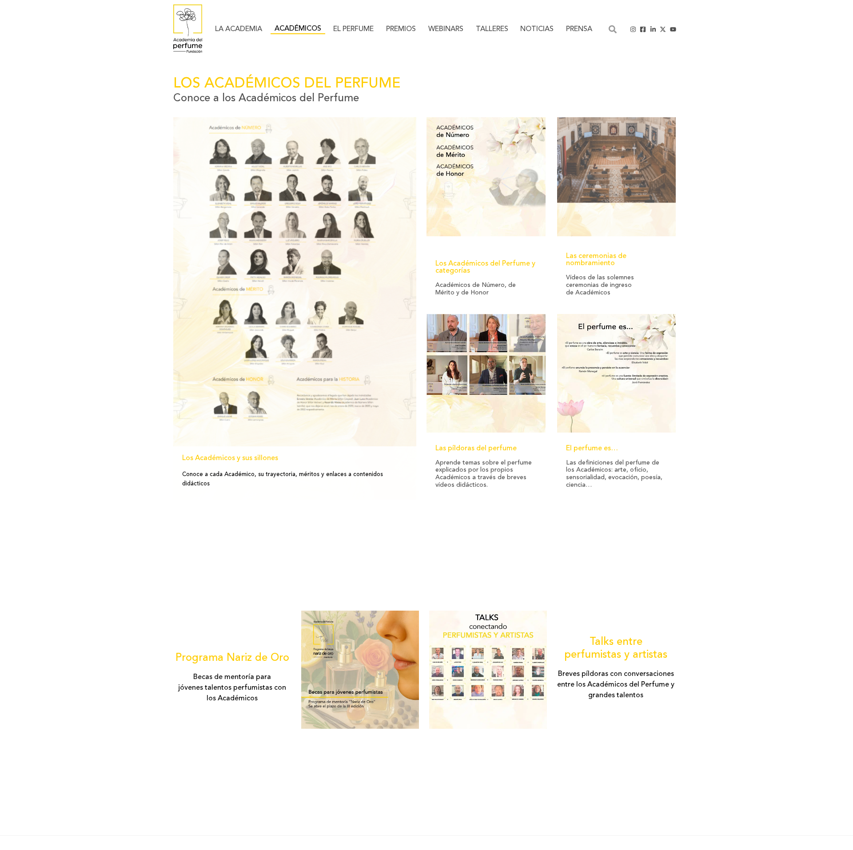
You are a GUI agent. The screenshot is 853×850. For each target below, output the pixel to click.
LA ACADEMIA (238, 29)
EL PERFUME (353, 29)
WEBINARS (445, 29)
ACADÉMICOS (298, 28)
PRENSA (579, 29)
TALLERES (492, 29)
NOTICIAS (537, 29)
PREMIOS (401, 29)
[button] (612, 29)
